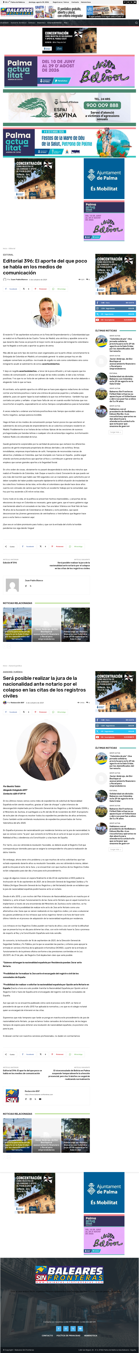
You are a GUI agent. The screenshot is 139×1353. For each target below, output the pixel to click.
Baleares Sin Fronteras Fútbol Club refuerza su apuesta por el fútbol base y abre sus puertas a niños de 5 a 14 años (123, 396)
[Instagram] (128, 2)
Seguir (131, 308)
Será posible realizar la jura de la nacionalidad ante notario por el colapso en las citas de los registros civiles (70, 565)
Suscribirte (129, 320)
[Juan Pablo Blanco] (5, 279)
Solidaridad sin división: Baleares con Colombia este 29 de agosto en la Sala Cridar (76, 635)
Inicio (5, 248)
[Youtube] (135, 2)
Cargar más (114, 432)
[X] (131, 2)
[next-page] (9, 646)
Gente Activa (17, 623)
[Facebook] (124, 2)
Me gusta (130, 303)
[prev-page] (4, 646)
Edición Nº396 (10, 562)
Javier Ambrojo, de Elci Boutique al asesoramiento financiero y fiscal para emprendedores (46, 634)
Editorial (12, 248)
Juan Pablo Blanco (19, 279)
